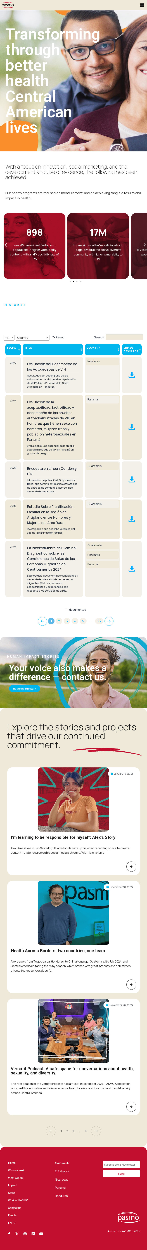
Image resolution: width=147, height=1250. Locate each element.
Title (28, 347)
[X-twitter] (17, 1233)
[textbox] (9, 337)
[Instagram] (25, 1233)
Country (93, 347)
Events (12, 1215)
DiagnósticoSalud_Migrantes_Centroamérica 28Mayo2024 (131, 569)
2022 (13, 363)
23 (99, 621)
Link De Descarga (131, 349)
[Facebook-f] (9, 1233)
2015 (13, 506)
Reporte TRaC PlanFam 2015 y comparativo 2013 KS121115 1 (131, 519)
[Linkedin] (33, 1233)
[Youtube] (41, 1233)
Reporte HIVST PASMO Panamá (131, 427)
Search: (99, 337)
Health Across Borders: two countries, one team (58, 950)
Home (12, 1163)
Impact (12, 1185)
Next (109, 621)
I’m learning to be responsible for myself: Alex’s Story (63, 837)
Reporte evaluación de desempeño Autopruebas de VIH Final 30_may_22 (131, 375)
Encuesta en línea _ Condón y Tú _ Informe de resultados (131, 479)
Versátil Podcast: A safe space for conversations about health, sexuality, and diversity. (72, 1071)
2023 (13, 401)
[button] (142, 5)
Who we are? (16, 1170)
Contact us (14, 1208)
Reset (60, 337)
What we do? (16, 1178)
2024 (13, 468)
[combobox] (9, 338)
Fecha (11, 347)
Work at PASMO (18, 1200)
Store (11, 1193)
